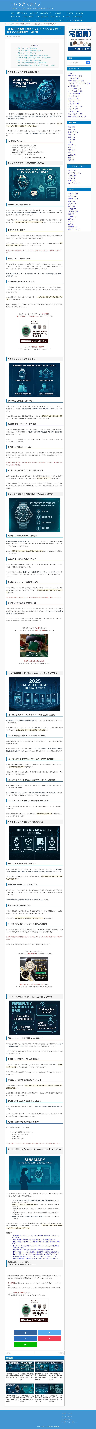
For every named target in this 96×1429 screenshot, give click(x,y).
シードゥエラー (28, 17)
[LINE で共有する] (25, 1344)
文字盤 (72, 175)
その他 (72, 209)
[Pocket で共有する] (49, 1338)
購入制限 (72, 211)
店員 (70, 221)
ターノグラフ (55, 17)
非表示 (36, 45)
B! (25, 1339)
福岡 (70, 157)
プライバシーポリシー (70, 1422)
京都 (71, 137)
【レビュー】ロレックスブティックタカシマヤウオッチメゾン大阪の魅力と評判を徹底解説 (35, 1247)
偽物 (71, 201)
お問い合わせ (68, 1419)
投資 (70, 214)
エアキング (34, 13)
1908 (12, 13)
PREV (9, 1353)
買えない (72, 198)
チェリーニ (66, 17)
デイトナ (38, 20)
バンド (72, 170)
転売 (71, 206)
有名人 (72, 196)
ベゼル (71, 178)
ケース (71, 180)
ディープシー (77, 17)
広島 (70, 147)
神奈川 (71, 145)
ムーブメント (73, 183)
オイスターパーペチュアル (64, 13)
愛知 (71, 129)
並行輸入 (72, 226)
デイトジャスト (26, 20)
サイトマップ (68, 1413)
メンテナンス (74, 173)
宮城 (70, 152)
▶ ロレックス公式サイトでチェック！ (34, 158)
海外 (71, 134)
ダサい (72, 204)
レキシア (72, 132)
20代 (71, 219)
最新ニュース (73, 229)
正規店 (71, 155)
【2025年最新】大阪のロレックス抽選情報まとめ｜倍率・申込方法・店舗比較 (36, 1243)
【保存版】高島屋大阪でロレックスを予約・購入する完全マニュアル (34, 1256)
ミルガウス (47, 20)
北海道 (71, 150)
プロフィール (68, 1416)
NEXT (60, 1353)
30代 (71, 224)
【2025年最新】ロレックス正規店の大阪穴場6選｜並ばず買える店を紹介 (36, 1252)
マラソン (72, 193)
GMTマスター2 (22, 13)
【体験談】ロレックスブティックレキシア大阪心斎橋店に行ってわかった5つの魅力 (35, 1236)
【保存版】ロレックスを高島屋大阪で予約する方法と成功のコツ (33, 1250)
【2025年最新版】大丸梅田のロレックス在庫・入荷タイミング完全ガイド (36, 1258)
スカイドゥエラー (42, 17)
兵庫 (70, 142)
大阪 (19, 37)
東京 (71, 127)
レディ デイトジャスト (74, 20)
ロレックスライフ (25, 3)
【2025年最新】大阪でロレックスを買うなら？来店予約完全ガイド (34, 1240)
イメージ (72, 216)
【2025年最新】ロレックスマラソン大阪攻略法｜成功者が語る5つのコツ (36, 1254)
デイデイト (14, 20)
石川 (70, 160)
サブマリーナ (15, 17)
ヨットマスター (59, 20)
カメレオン (80, 13)
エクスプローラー (46, 13)
